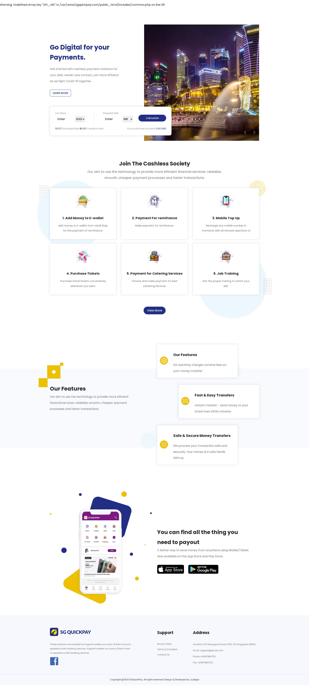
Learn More (60, 93)
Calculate (152, 118)
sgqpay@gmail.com (211, 650)
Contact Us (163, 654)
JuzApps (194, 679)
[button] (245, 132)
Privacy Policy (164, 643)
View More (154, 310)
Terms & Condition (167, 649)
